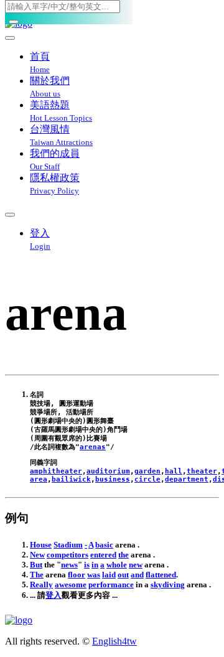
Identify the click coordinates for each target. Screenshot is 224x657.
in (94, 564)
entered (103, 554)
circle (147, 479)
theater (202, 471)
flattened (161, 574)
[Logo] (112, 620)
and (137, 574)
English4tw (114, 641)
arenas (93, 447)
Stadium (68, 544)
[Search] (14, 22)
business (112, 479)
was (93, 574)
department (186, 479)
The (37, 574)
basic (104, 544)
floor (76, 574)
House (41, 544)
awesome (70, 584)
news (69, 564)
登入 (53, 595)
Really (41, 584)
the (123, 554)
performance (111, 584)
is (87, 564)
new (135, 564)
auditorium (108, 471)
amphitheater (56, 471)
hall (173, 471)
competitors (67, 554)
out (123, 574)
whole (116, 564)
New (37, 554)
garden (147, 471)
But (36, 564)
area (38, 479)
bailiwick (71, 479)
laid (109, 574)
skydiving (168, 584)
